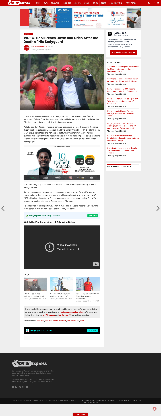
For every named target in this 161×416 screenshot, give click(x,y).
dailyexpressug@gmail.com (73, 312)
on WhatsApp (49, 315)
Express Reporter (40, 46)
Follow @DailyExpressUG (123, 52)
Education (55, 3)
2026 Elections (115, 3)
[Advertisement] (80, 375)
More (103, 3)
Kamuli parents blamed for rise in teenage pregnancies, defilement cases (121, 113)
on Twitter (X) (65, 315)
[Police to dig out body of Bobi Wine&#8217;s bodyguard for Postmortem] (88, 284)
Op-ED (95, 3)
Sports (77, 3)
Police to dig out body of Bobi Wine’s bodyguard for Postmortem (87, 296)
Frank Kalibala (73, 321)
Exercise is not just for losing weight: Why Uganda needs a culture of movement (122, 101)
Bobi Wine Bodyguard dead (55, 321)
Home (37, 3)
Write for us (131, 3)
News (45, 3)
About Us (137, 400)
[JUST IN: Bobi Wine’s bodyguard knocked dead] (35, 284)
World (87, 3)
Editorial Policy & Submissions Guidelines (99, 400)
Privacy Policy (125, 400)
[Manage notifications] (155, 409)
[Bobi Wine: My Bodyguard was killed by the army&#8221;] (61, 284)
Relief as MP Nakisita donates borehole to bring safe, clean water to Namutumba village (123, 138)
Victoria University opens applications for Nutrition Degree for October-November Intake (123, 69)
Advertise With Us (91, 402)
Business (67, 3)
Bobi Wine (40, 321)
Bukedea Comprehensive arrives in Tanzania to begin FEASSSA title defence (122, 150)
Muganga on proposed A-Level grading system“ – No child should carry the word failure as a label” (121, 125)
